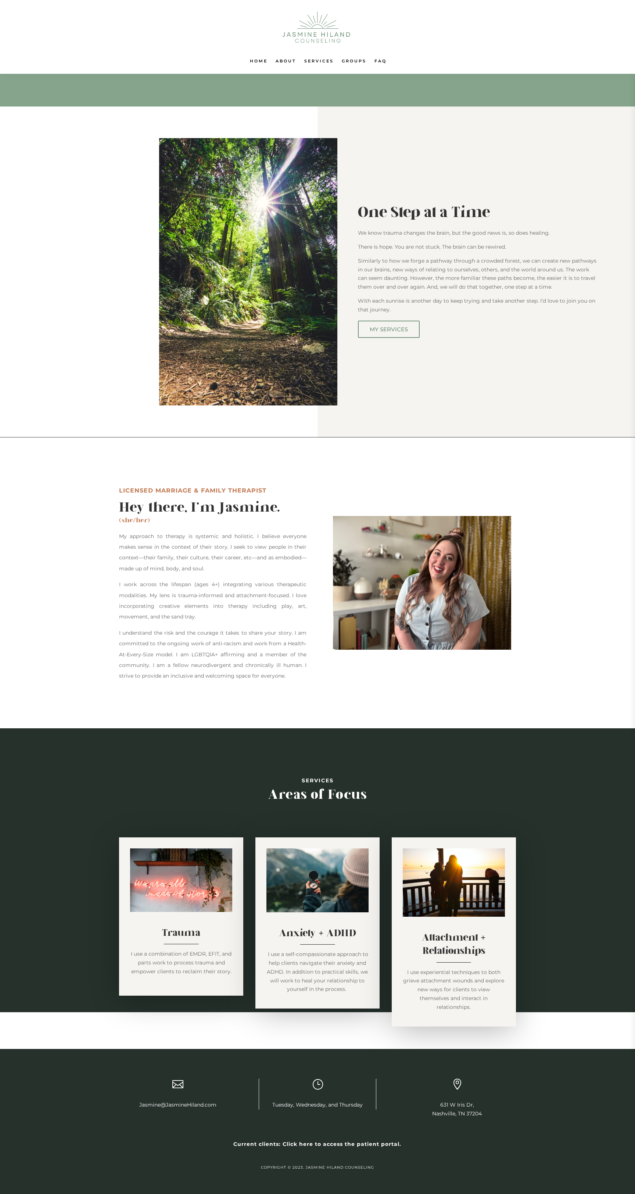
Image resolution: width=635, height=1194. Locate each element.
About (286, 61)
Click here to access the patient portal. (342, 1144)
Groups (354, 61)
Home (259, 61)
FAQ (380, 61)
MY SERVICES (389, 329)
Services (319, 61)
